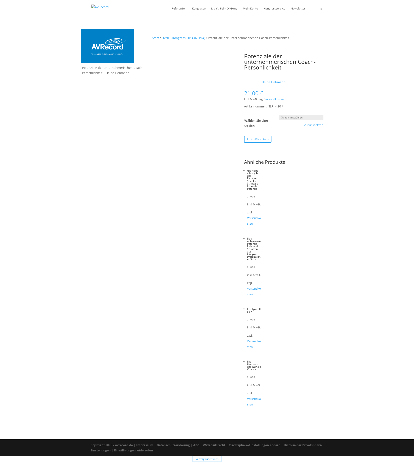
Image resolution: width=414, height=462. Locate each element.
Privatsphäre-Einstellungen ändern (254, 445)
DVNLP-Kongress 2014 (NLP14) (183, 38)
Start (155, 38)
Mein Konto (250, 8)
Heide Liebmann (273, 82)
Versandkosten (274, 99)
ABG (196, 445)
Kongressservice (274, 8)
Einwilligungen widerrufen (133, 450)
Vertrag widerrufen (207, 459)
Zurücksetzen (313, 125)
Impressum (144, 445)
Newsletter (298, 8)
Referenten (179, 8)
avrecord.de (124, 445)
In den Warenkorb (257, 139)
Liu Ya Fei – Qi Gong (224, 8)
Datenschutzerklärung (173, 445)
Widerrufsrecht (214, 445)
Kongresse (198, 8)
